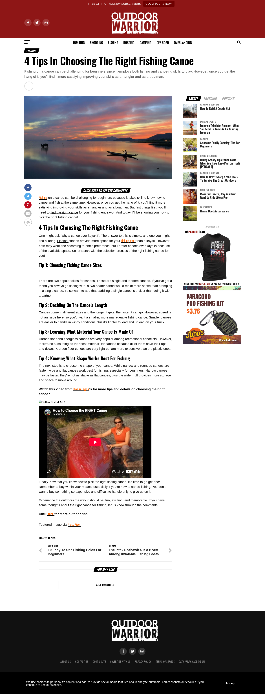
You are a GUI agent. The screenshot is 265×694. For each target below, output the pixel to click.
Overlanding (183, 42)
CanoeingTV (81, 389)
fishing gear (128, 240)
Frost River (74, 524)
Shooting (96, 42)
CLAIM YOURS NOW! (158, 3)
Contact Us (81, 661)
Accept (230, 683)
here (50, 513)
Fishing (113, 42)
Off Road (162, 42)
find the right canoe (64, 212)
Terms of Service (165, 661)
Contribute (99, 661)
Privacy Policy (143, 661)
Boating (128, 42)
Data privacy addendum (192, 661)
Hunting (79, 42)
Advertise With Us (120, 661)
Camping (145, 42)
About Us (65, 661)
